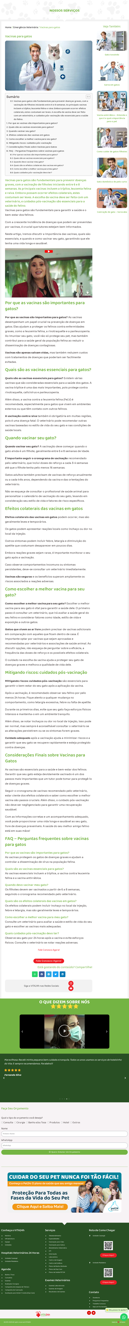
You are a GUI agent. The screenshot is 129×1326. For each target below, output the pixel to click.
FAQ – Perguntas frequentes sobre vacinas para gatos (36, 151)
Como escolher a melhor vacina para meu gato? (36, 169)
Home (8, 27)
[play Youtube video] (48, 251)
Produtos (55, 1122)
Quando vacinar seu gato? (22, 131)
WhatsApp (6, 1140)
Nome (4, 1129)
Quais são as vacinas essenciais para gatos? (31, 127)
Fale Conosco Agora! (49, 950)
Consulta (8, 1122)
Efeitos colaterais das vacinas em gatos (29, 135)
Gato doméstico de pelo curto (112, 182)
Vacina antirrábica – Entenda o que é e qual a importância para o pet (112, 118)
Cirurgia (21, 1122)
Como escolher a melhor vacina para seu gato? (33, 139)
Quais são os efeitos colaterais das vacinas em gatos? (39, 165)
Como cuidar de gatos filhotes (112, 151)
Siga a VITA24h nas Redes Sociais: (41, 986)
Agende (6, 1269)
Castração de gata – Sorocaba (112, 212)
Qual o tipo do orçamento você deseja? (22, 1118)
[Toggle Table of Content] (87, 96)
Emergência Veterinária (25, 27)
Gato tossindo (112, 55)
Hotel (66, 1122)
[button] (35, 974)
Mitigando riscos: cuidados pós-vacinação (30, 143)
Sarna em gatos (112, 85)
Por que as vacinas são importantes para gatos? (33, 123)
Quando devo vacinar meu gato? (29, 162)
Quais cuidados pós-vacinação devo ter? (33, 172)
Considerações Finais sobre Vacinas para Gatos (33, 147)
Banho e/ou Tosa (37, 1122)
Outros (76, 1122)
